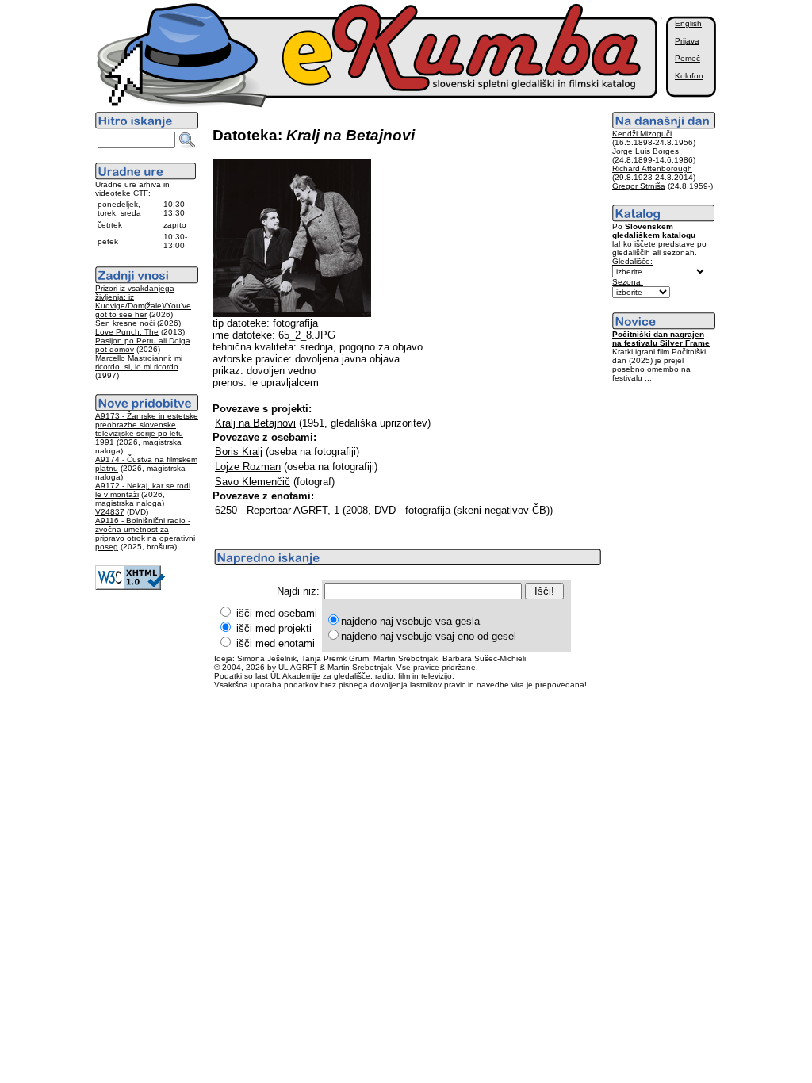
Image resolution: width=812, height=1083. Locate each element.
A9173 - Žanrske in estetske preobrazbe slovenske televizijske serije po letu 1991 (146, 428)
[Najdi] (187, 140)
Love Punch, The (127, 331)
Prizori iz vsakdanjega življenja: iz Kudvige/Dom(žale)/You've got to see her (143, 301)
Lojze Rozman (248, 467)
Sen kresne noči (125, 323)
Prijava (687, 40)
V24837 (109, 511)
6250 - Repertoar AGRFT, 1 (277, 510)
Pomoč (687, 58)
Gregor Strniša (638, 186)
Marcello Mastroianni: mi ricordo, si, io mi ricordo (138, 362)
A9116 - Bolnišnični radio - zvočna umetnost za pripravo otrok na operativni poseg (145, 533)
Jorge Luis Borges (645, 151)
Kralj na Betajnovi (255, 423)
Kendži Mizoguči (642, 133)
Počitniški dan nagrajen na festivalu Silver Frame (661, 338)
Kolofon (689, 75)
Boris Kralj (238, 451)
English (688, 23)
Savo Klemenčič (252, 482)
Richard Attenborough (652, 168)
